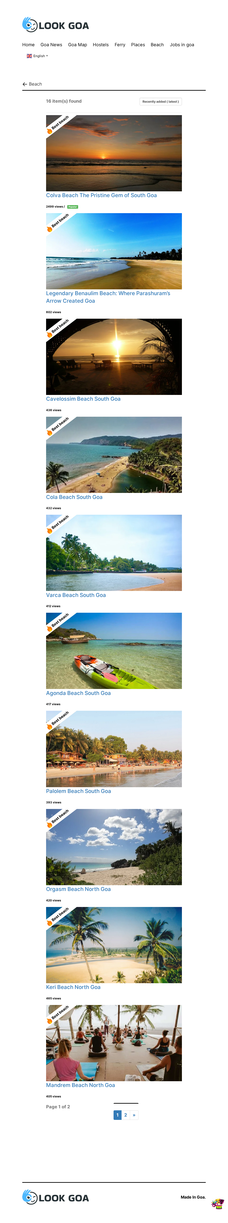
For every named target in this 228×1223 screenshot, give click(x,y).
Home (28, 44)
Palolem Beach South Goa (78, 791)
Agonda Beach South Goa (78, 693)
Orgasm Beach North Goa (78, 889)
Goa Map (77, 44)
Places (138, 44)
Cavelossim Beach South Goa (83, 399)
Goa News (51, 44)
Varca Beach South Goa (76, 595)
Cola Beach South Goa (74, 497)
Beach (157, 44)
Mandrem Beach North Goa (80, 1085)
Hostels (101, 44)
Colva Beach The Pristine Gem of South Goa (101, 195)
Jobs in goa (182, 44)
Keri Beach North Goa (73, 987)
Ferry (120, 44)
